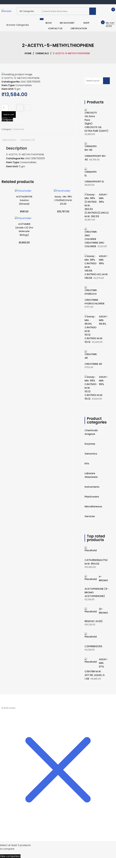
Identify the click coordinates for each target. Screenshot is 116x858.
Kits (87, 463)
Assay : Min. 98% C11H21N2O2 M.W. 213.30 (63, 200)
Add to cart (8, 114)
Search (107, 82)
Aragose (90, 434)
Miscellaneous (93, 506)
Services (90, 516)
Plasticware (92, 496)
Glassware (91, 477)
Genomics (91, 453)
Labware (90, 473)
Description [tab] (9, 140)
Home (28, 53)
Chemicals (42, 53)
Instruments (92, 487)
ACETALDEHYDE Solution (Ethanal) (24, 200)
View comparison (10, 856)
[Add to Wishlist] (20, 108)
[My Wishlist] (110, 11)
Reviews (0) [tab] (28, 140)
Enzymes (90, 444)
